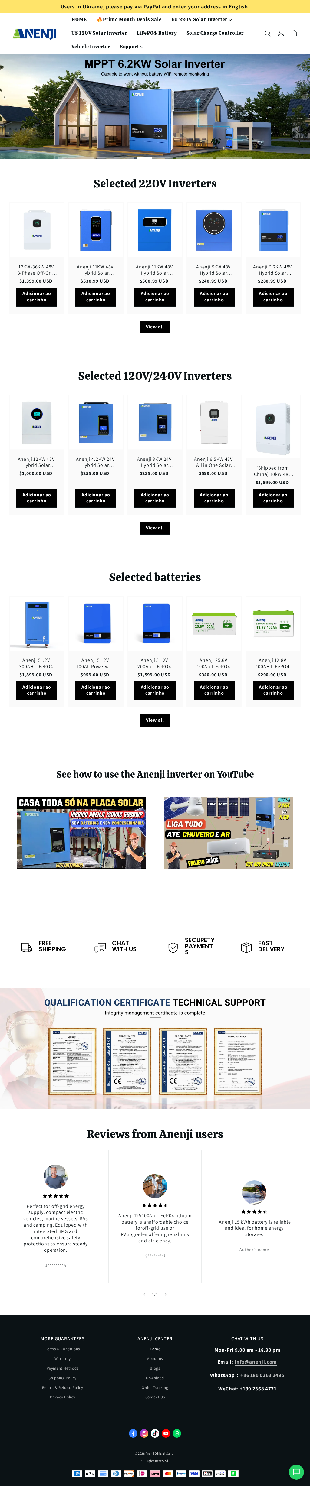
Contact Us (155, 1397)
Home (155, 1348)
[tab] (76, 158)
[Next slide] (165, 1294)
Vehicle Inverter (90, 47)
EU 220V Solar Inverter (199, 19)
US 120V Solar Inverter (99, 33)
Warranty (62, 1358)
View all (155, 327)
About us (155, 1358)
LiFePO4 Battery (157, 33)
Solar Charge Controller (215, 33)
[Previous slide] (144, 1294)
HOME (79, 19)
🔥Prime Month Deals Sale (129, 19)
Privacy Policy (62, 1397)
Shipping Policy (62, 1377)
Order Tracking (155, 1387)
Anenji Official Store (159, 1453)
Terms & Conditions (62, 1348)
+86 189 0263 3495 (262, 1375)
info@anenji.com (256, 1361)
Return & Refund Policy (62, 1387)
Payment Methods (62, 1368)
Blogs (155, 1368)
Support (129, 47)
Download (155, 1377)
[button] (267, 34)
